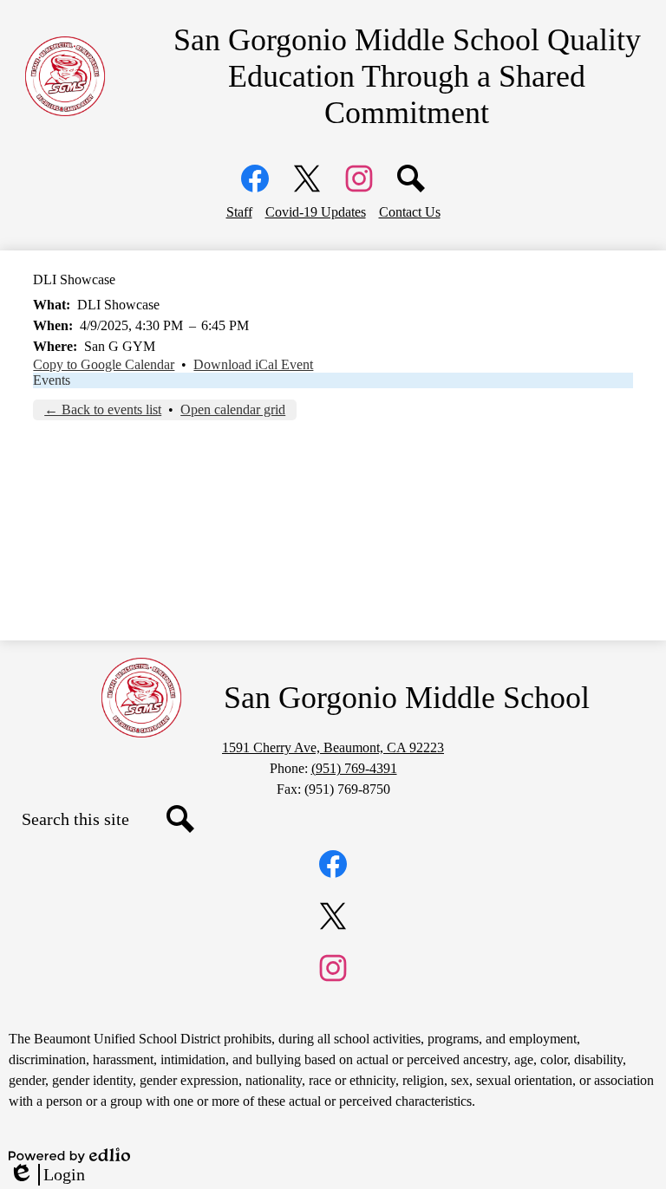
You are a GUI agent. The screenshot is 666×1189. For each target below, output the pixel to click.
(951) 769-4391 (354, 768)
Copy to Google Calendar (103, 364)
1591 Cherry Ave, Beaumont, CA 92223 (333, 747)
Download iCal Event (253, 364)
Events (51, 380)
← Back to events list (102, 409)
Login (47, 1175)
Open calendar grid (232, 409)
